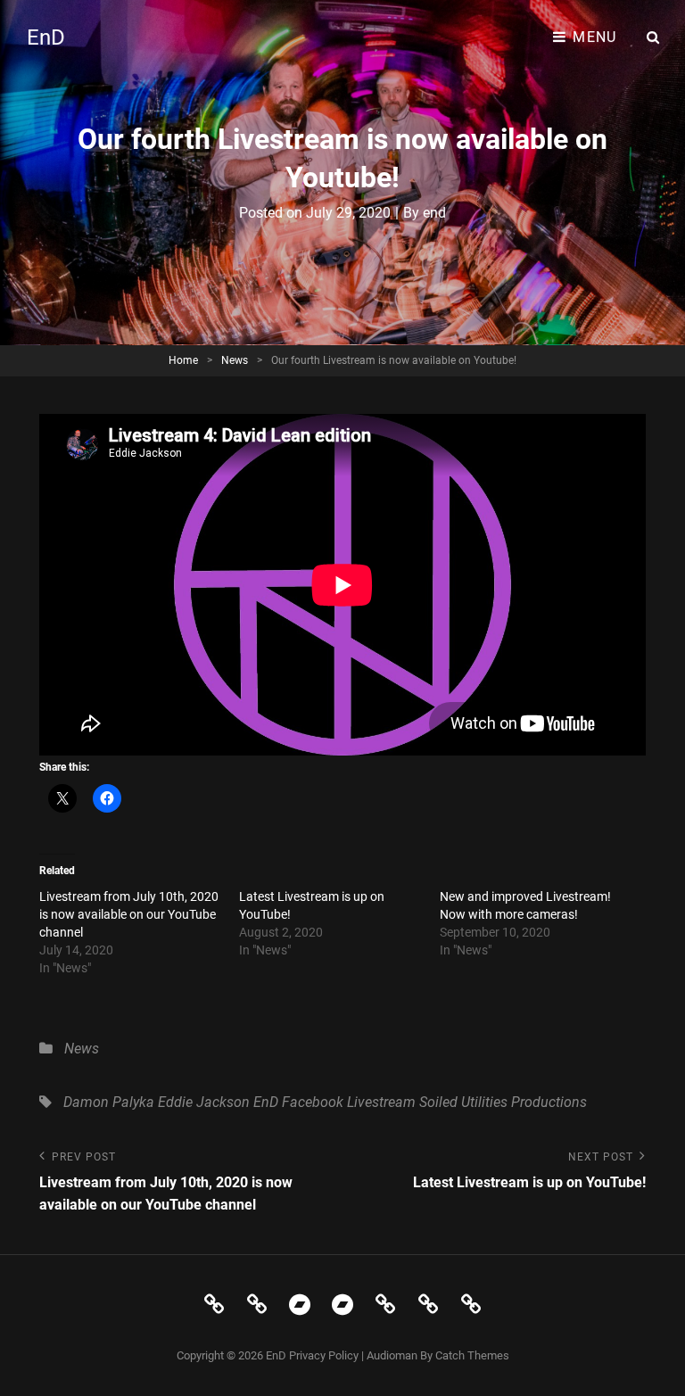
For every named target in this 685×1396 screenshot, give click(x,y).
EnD (46, 37)
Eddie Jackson (204, 1102)
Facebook (312, 1102)
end (434, 212)
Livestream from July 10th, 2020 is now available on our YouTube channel (129, 914)
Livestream (381, 1102)
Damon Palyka (108, 1102)
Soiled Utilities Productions (503, 1102)
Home (183, 360)
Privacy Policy (324, 1355)
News (234, 360)
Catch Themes (472, 1355)
